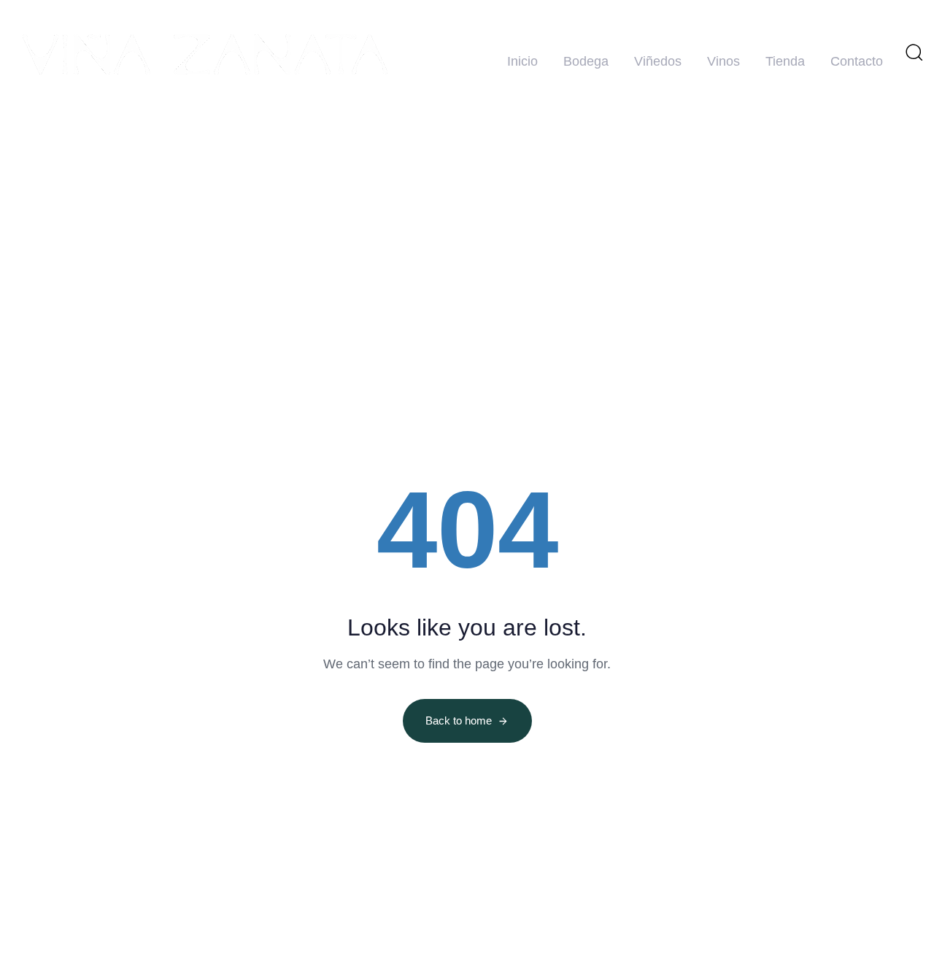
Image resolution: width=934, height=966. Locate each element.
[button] (913, 52)
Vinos (723, 61)
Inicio (522, 61)
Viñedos (658, 61)
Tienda (785, 61)
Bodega (586, 61)
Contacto (856, 61)
